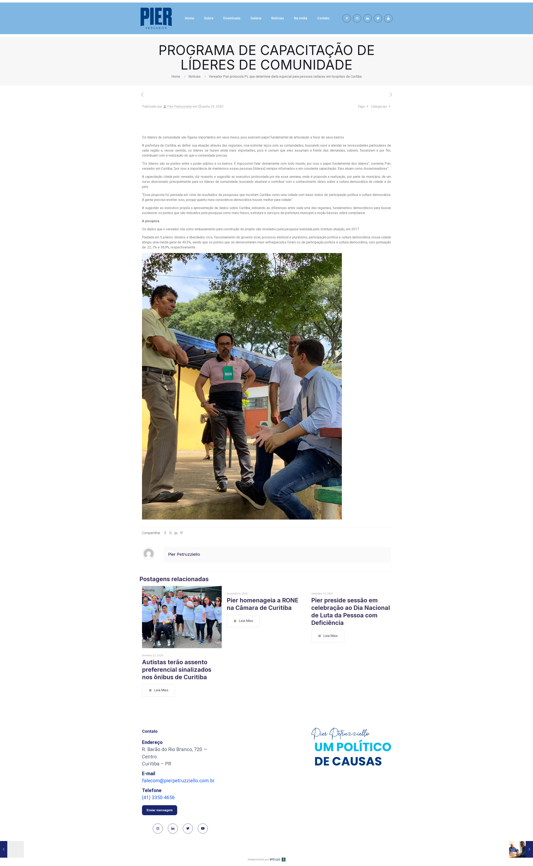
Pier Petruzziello (179, 106)
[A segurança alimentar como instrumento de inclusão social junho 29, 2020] (521, 849)
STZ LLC (275, 859)
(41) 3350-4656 (158, 797)
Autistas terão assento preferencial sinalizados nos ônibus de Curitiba (176, 670)
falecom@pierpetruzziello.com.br (178, 781)
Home (175, 77)
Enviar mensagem (160, 810)
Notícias (194, 77)
